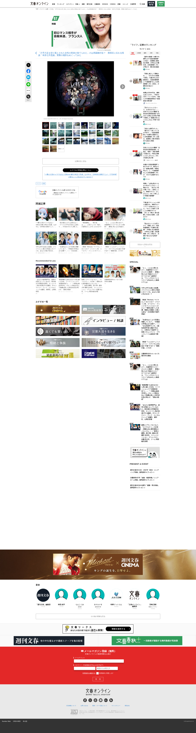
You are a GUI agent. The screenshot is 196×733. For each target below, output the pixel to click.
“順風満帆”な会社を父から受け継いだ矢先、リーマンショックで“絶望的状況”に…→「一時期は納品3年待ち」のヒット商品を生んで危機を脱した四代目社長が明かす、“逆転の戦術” (69, 285)
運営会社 (127, 705)
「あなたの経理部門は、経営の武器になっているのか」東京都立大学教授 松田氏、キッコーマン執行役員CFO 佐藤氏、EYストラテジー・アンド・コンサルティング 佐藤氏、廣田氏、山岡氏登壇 (46, 286)
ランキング (60, 4)
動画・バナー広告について (99, 705)
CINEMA (113, 4)
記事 (47, 9)
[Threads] (95, 700)
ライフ (42, 9)
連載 (83, 4)
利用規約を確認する (89, 673)
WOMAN (105, 4)
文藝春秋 (97, 4)
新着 (53, 4)
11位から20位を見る (145, 244)
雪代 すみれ (148, 124)
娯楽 (44, 183)
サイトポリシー (116, 705)
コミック (125, 4)
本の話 (25, 721)
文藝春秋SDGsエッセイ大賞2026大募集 (113, 281)
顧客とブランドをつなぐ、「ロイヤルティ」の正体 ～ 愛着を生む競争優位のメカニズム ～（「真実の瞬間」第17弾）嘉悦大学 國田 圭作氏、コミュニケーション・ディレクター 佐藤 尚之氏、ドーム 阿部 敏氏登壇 (92, 286)
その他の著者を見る (98, 616)
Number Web (6, 721)
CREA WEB (16, 721)
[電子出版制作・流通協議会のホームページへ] (74, 712)
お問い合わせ (84, 705)
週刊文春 (89, 4)
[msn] (106, 700)
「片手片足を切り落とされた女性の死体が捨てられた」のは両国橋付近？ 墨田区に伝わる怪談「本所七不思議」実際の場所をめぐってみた (81, 54)
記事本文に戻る (80, 161)
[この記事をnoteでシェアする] (28, 90)
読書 (119, 4)
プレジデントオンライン (151, 103)
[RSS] (111, 700)
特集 (76, 4)
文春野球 (133, 4)
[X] (90, 700)
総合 (148, 49)
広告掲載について (71, 705)
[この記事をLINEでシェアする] (28, 85)
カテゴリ (69, 4)
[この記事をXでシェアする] (28, 65)
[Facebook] (85, 700)
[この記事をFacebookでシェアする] (28, 71)
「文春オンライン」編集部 (152, 160)
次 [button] (122, 86)
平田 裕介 (148, 69)
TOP (37, 9)
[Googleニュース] (100, 700)
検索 (143, 4)
